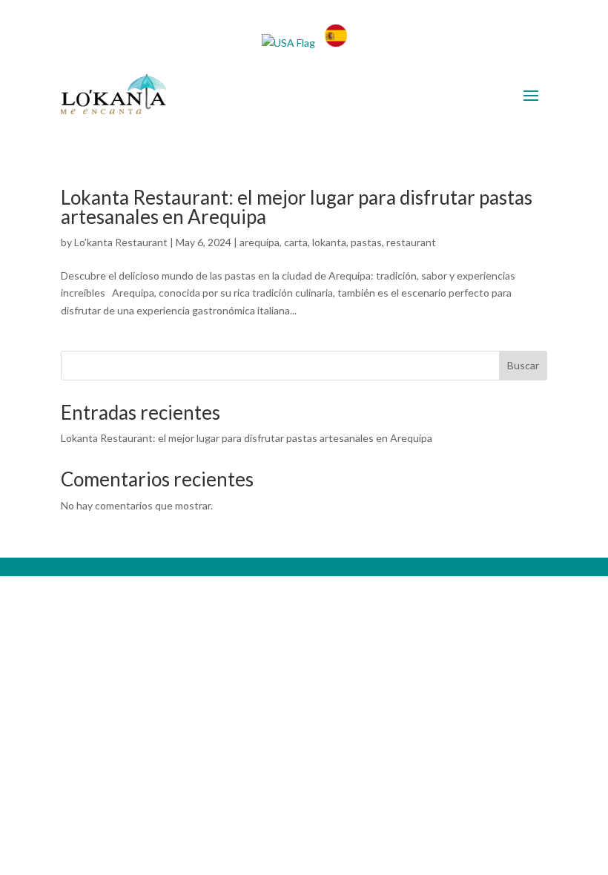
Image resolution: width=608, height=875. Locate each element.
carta (296, 242)
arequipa (259, 242)
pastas (366, 242)
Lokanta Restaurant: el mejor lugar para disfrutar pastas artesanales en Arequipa (296, 206)
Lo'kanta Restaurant (121, 242)
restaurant (411, 242)
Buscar (523, 365)
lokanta (329, 242)
